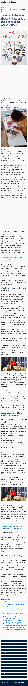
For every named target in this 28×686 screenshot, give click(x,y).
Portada (3, 7)
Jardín (3, 665)
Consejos (4, 647)
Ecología (3, 653)
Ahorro (3, 641)
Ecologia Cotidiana (8, 2)
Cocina (3, 644)
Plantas (3, 671)
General (9, 7)
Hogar (3, 662)
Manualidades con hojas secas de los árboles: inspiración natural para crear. (15, 609)
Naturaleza (4, 668)
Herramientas (5, 659)
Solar (2, 677)
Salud (3, 674)
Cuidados (4, 650)
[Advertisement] (14, 81)
